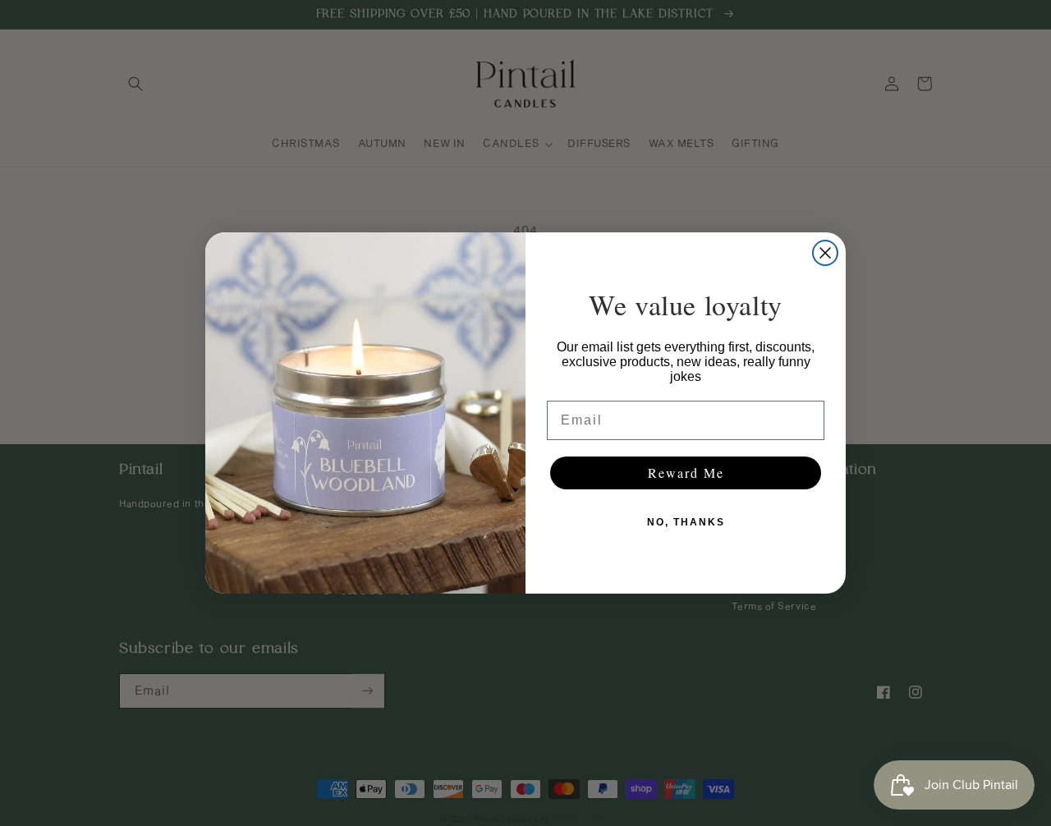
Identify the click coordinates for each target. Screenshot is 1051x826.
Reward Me (686, 472)
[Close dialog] (825, 253)
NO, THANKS (686, 522)
